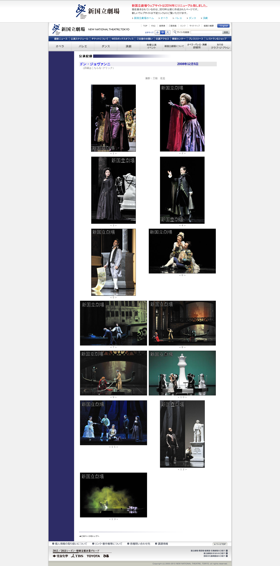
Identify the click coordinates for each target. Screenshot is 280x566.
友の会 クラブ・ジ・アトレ (220, 46)
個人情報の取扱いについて (69, 543)
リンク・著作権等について (107, 543)
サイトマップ (195, 25)
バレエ (178, 18)
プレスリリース (196, 38)
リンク (182, 25)
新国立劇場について (174, 46)
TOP (145, 25)
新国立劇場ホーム (144, 18)
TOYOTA (93, 555)
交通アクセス (162, 38)
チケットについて (100, 38)
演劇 (205, 18)
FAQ (153, 25)
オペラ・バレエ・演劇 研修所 (197, 46)
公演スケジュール (79, 38)
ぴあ (107, 555)
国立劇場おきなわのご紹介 (215, 553)
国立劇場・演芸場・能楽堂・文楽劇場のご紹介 (209, 550)
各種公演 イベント (151, 46)
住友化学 (61, 555)
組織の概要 (209, 25)
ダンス (192, 18)
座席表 (162, 25)
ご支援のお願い (144, 38)
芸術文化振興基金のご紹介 (215, 556)
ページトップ (220, 543)
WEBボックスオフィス (122, 38)
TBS (77, 555)
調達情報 (161, 543)
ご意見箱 (172, 25)
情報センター (179, 38)
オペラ (164, 18)
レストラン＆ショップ (216, 38)
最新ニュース (60, 38)
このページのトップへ (89, 535)
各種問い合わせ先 (138, 543)
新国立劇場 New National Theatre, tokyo (91, 29)
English (223, 25)
